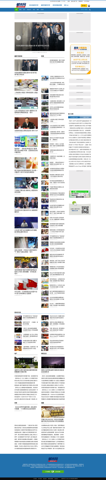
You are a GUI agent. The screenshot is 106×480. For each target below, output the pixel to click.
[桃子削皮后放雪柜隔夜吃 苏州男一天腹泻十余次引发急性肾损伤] (26, 163)
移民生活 (29, 9)
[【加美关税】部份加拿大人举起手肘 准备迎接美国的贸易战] (45, 102)
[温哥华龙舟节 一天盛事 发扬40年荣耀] (18, 323)
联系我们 (56, 478)
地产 (24, 9)
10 (46, 52)
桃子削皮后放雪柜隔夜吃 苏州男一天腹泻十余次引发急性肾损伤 (26, 171)
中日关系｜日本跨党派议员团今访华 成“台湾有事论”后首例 (25, 292)
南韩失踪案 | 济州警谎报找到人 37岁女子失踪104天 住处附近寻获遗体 (57, 231)
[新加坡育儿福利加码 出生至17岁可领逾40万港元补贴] (45, 176)
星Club (66, 5)
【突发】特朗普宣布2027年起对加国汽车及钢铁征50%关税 (57, 78)
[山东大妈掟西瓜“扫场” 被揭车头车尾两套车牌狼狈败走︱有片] (26, 103)
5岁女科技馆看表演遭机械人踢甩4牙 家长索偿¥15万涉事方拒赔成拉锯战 (57, 299)
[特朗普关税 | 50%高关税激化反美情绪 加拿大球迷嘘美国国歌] (45, 268)
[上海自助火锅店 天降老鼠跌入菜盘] (26, 85)
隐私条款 (45, 478)
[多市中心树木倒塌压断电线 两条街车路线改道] (45, 108)
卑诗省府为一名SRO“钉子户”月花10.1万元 (25, 397)
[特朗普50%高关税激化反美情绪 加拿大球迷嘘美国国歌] (45, 243)
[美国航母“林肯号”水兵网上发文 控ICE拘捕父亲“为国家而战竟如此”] (45, 90)
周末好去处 (17, 312)
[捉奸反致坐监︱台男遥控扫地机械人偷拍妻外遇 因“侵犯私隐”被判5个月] (45, 280)
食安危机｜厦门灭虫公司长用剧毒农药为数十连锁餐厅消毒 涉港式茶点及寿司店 (57, 262)
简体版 (82, 9)
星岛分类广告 (74, 1)
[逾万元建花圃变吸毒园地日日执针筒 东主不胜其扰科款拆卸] (45, 293)
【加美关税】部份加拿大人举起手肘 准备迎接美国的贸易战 (57, 102)
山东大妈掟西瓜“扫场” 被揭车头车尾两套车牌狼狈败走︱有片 (25, 111)
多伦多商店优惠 (57, 5)
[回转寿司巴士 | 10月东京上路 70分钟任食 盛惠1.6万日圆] (45, 286)
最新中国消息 (18, 56)
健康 (38, 9)
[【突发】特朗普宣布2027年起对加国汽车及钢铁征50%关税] (45, 78)
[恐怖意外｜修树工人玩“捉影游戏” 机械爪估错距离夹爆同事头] (45, 145)
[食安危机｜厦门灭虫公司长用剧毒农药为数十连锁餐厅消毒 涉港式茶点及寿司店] (45, 262)
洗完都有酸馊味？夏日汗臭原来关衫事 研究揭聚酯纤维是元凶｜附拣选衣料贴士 (57, 62)
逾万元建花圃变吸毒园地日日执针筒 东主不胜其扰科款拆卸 (57, 293)
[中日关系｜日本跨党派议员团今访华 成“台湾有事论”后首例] (26, 284)
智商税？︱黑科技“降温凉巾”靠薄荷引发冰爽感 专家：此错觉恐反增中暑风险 (26, 150)
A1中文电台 (86, 1)
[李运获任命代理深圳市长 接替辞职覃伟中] (26, 203)
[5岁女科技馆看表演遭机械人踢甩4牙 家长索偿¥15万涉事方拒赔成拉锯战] (45, 299)
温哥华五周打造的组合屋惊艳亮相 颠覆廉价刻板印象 (25, 371)
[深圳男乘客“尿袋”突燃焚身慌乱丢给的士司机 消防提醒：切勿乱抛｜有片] (26, 262)
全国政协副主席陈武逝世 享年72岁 (26, 131)
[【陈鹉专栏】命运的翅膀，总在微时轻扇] (45, 157)
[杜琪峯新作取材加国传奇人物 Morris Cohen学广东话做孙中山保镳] (45, 336)
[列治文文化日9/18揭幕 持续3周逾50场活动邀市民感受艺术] (45, 317)
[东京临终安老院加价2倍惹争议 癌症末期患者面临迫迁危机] (45, 170)
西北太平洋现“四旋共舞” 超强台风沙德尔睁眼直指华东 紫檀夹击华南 (57, 274)
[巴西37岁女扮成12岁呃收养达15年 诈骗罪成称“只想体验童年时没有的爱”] (45, 219)
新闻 (20, 9)
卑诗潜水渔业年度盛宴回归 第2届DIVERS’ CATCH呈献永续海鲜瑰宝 (57, 348)
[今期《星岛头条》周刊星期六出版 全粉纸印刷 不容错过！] (45, 330)
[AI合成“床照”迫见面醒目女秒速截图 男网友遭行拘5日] (26, 222)
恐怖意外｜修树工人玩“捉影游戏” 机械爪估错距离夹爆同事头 (57, 145)
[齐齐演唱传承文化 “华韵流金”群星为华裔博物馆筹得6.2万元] (45, 237)
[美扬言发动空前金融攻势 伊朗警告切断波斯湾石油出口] (45, 256)
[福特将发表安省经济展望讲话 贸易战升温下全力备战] (45, 115)
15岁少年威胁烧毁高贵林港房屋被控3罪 (24, 383)
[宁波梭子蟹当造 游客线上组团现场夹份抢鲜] (26, 183)
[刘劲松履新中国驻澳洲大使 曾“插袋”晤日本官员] (26, 65)
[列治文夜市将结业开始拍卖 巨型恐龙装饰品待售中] (45, 342)
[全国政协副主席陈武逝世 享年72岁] (26, 123)
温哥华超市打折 (45, 5)
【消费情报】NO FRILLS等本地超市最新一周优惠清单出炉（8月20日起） (30, 336)
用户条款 (40, 478)
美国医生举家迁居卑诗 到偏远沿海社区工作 (25, 394)
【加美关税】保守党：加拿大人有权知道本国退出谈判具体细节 (57, 133)
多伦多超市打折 (33, 5)
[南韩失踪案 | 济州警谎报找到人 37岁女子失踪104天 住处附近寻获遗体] (45, 231)
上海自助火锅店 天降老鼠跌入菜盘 (26, 92)
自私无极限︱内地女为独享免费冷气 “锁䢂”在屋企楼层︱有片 (25, 251)
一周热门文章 (86, 117)
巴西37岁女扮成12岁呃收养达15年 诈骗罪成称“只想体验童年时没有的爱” (57, 219)
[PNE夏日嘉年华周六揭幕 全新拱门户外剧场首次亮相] (18, 342)
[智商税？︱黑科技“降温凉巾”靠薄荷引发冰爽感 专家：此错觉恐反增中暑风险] (26, 141)
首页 (16, 9)
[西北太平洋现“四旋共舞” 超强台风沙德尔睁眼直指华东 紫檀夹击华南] (45, 274)
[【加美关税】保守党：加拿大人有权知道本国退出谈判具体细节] (45, 133)
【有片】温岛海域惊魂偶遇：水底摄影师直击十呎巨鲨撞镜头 (30, 330)
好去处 (42, 9)
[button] (90, 9)
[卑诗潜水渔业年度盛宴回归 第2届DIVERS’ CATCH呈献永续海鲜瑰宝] (45, 348)
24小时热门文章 (74, 117)
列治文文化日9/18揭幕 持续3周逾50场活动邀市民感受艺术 (57, 317)
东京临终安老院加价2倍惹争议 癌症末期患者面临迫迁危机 (57, 170)
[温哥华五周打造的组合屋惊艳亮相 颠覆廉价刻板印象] (26, 362)
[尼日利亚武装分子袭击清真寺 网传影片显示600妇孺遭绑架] (45, 194)
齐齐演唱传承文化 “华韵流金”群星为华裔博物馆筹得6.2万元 (57, 237)
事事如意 (81, 1)
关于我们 (35, 478)
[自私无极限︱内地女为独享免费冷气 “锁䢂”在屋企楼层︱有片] (26, 242)
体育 (34, 9)
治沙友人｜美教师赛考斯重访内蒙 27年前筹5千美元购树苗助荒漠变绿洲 (57, 305)
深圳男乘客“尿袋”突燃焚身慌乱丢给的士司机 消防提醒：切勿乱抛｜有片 (26, 271)
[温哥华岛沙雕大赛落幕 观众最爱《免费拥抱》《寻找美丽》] (45, 323)
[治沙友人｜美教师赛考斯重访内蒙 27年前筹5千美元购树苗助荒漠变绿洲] (45, 305)
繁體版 (85, 9)
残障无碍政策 (50, 478)
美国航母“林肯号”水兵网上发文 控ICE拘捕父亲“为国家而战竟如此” (57, 90)
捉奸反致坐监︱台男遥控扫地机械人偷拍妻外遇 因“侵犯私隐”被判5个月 (57, 280)
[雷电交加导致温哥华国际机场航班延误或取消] (53, 362)
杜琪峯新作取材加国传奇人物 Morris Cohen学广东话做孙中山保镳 (58, 336)
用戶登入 (84, 5)
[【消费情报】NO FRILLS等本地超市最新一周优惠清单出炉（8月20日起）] (18, 336)
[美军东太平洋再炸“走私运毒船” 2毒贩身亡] (45, 139)
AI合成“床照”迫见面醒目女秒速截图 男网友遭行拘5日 (25, 231)
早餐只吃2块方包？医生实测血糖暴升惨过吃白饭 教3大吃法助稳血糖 (52, 421)
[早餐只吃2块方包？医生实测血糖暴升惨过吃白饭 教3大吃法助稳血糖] (53, 412)
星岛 (69, 1)
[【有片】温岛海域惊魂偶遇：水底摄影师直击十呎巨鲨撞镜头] (18, 330)
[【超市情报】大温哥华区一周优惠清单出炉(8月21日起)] (18, 348)
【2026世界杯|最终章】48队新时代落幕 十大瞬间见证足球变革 (57, 84)
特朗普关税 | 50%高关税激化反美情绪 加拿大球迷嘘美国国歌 (57, 268)
